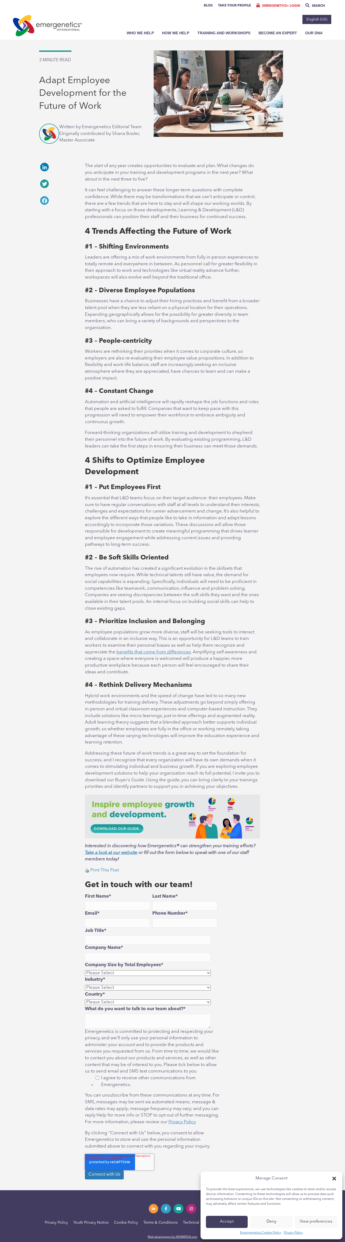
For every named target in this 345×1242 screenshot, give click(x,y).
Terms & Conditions (160, 1222)
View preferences (316, 1222)
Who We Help (140, 33)
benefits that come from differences (153, 652)
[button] (334, 1178)
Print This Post (104, 870)
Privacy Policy (293, 1232)
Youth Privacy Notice (91, 1222)
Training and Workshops (223, 33)
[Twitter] (58, 183)
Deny (271, 1222)
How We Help (175, 33)
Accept (227, 1222)
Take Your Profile (234, 5)
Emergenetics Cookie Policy (260, 1232)
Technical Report (197, 1222)
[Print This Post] (87, 870)
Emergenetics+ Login (280, 6)
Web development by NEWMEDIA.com (172, 1237)
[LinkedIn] (58, 167)
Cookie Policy (126, 1222)
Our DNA (314, 33)
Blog (208, 5)
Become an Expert (277, 33)
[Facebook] (58, 200)
